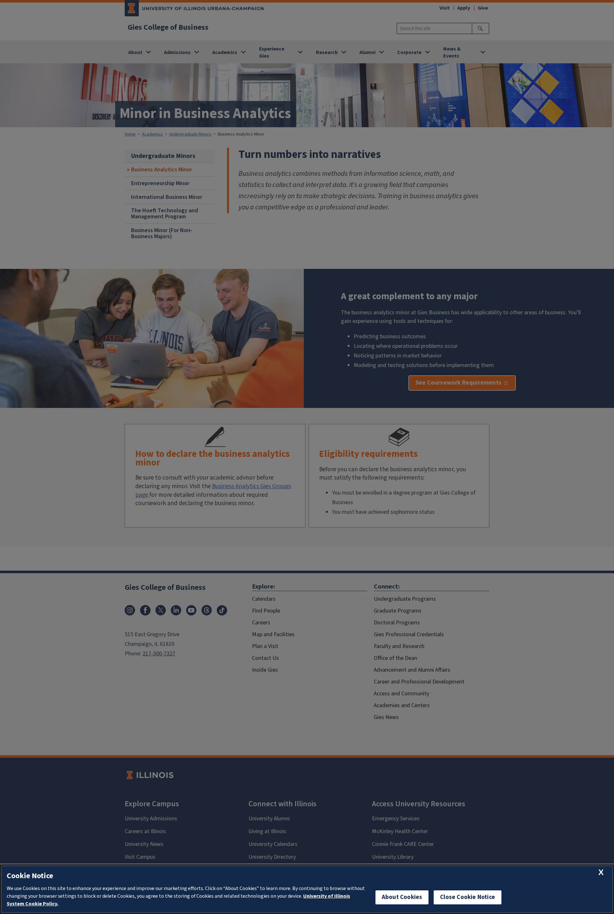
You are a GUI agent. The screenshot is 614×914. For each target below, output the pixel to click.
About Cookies (402, 897)
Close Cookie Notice (467, 897)
